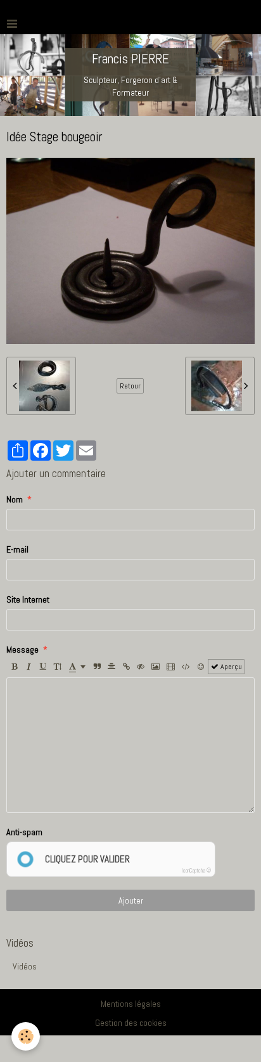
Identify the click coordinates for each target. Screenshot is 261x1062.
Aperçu (230, 667)
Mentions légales (131, 1003)
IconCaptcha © (196, 870)
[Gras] (14, 666)
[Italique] (28, 666)
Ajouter (130, 900)
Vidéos (25, 966)
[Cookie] (25, 1036)
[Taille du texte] (57, 666)
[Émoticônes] (200, 666)
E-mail (17, 549)
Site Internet (27, 599)
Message (22, 649)
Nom (14, 499)
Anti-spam (24, 832)
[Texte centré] (111, 666)
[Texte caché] (140, 666)
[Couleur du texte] (77, 666)
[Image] (155, 666)
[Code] (186, 666)
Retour (130, 386)
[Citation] (97, 666)
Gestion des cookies (131, 1022)
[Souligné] (43, 666)
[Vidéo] (171, 666)
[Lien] (126, 666)
